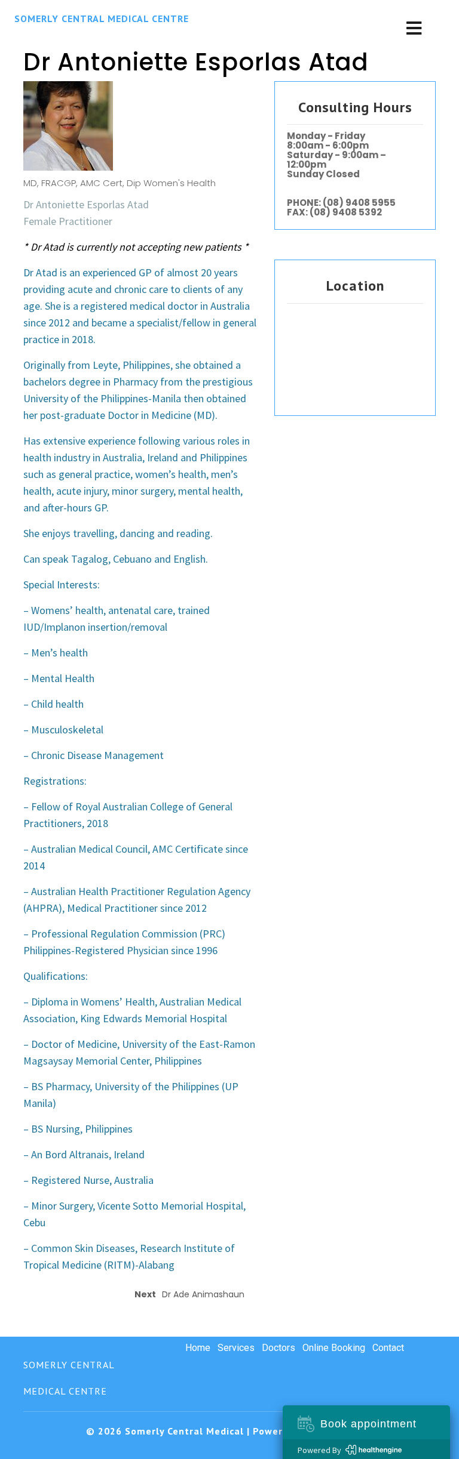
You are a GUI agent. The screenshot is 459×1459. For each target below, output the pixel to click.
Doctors (278, 1347)
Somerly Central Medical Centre (101, 18)
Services (236, 1347)
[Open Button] (414, 29)
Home (197, 1347)
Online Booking (333, 1347)
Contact (388, 1347)
